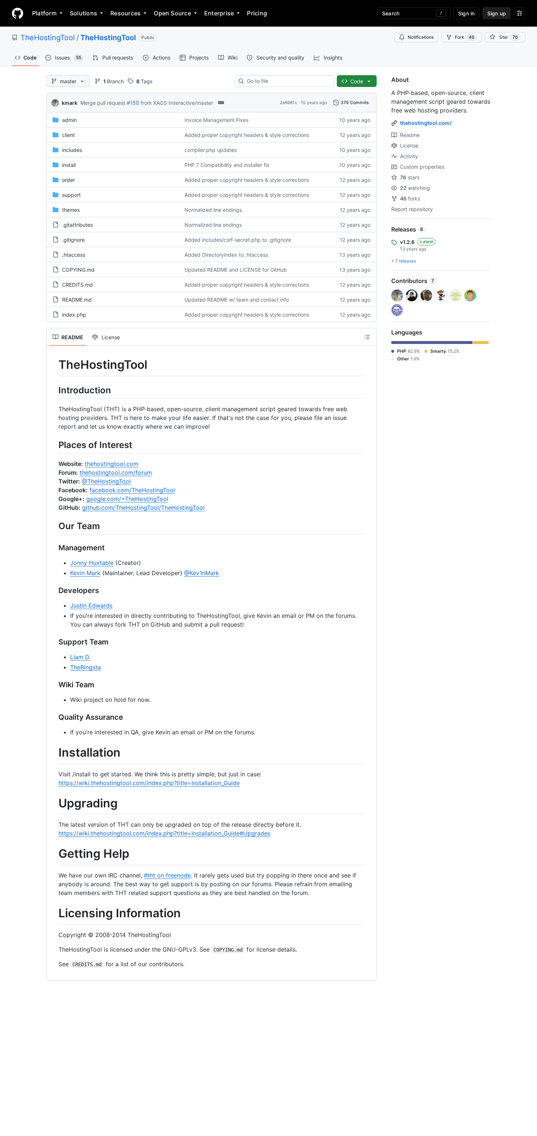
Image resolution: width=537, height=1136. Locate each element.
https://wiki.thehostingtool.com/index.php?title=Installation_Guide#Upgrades (164, 833)
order (68, 180)
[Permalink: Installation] (53, 753)
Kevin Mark (85, 573)
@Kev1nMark (201, 573)
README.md (77, 300)
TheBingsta (85, 667)
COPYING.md (78, 270)
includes (72, 150)
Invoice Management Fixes (216, 120)
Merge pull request (102, 103)
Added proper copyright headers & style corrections (246, 135)
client (68, 135)
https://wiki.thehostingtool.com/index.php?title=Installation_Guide (149, 783)
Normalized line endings (213, 210)
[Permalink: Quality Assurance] (53, 717)
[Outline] (367, 337)
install (69, 165)
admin (69, 120)
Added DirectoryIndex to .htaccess (226, 255)
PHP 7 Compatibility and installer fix (227, 165)
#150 (133, 103)
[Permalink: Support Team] (53, 642)
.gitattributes (77, 225)
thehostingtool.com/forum (116, 472)
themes (71, 210)
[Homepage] (17, 13)
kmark (69, 103)
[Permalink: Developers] (53, 591)
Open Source (172, 13)
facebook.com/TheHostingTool (132, 490)
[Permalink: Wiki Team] (53, 685)
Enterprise (219, 13)
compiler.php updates (210, 150)
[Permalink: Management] (53, 548)
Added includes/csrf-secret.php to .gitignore (237, 240)
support (71, 195)
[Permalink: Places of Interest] (53, 445)
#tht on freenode (167, 875)
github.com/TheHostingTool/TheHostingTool (143, 507)
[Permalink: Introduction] (53, 390)
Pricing (257, 13)
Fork (465, 37)
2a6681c (288, 102)
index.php (74, 314)
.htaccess (73, 255)
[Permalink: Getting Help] (53, 854)
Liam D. (80, 657)
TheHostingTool (47, 37)
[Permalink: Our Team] (53, 526)
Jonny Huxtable (92, 562)
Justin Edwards (91, 605)
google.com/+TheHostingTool (127, 498)
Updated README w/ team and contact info (236, 300)
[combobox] (287, 81)
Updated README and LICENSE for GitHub (235, 270)
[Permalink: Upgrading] (53, 803)
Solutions (83, 13)
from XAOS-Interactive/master (177, 103)
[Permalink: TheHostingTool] (53, 365)
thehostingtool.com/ (426, 123)
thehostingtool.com (111, 463)
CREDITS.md (77, 285)
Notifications (421, 37)
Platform (44, 13)
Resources (125, 13)
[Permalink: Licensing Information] (53, 913)
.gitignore (73, 240)
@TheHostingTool (106, 481)
